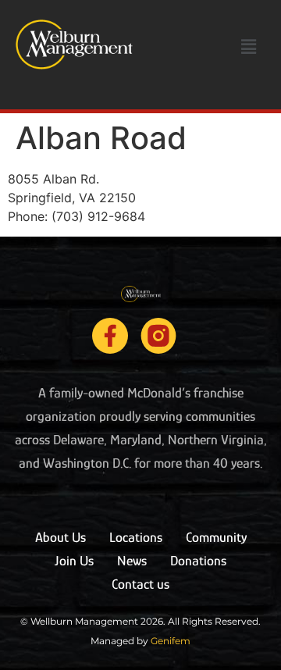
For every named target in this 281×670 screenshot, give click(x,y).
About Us (60, 537)
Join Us (74, 560)
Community (216, 537)
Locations (135, 537)
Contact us (140, 584)
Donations (198, 560)
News (132, 560)
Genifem (170, 641)
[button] (248, 46)
